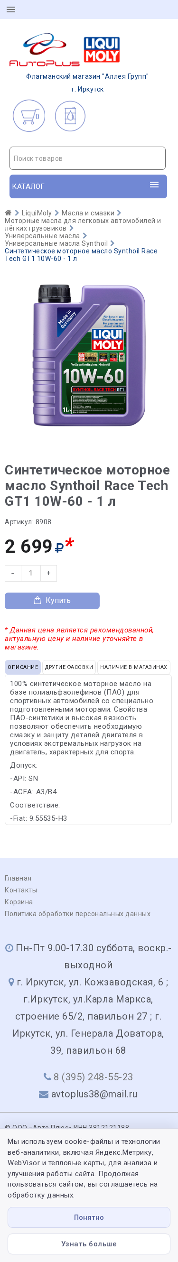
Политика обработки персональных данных (77, 914)
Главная (18, 878)
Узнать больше (89, 1244)
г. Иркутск (87, 83)
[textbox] (87, 158)
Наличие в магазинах (134, 667)
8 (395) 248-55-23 (93, 1077)
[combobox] (87, 158)
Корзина (19, 902)
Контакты (21, 890)
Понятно (89, 1217)
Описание (23, 667)
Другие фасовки (69, 667)
